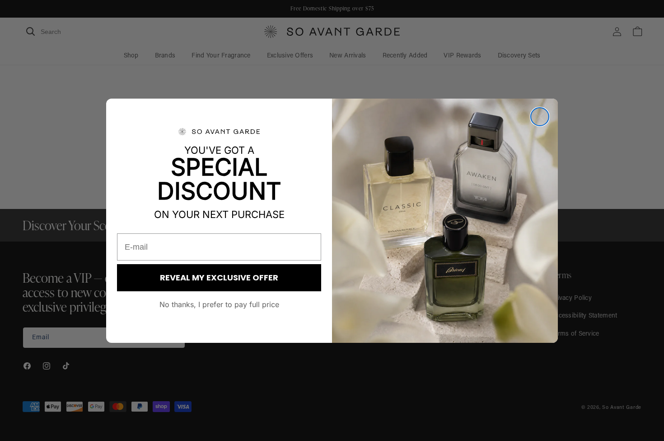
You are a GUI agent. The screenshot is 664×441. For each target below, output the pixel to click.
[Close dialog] (540, 117)
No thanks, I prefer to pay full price (219, 304)
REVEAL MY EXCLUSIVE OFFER (219, 277)
